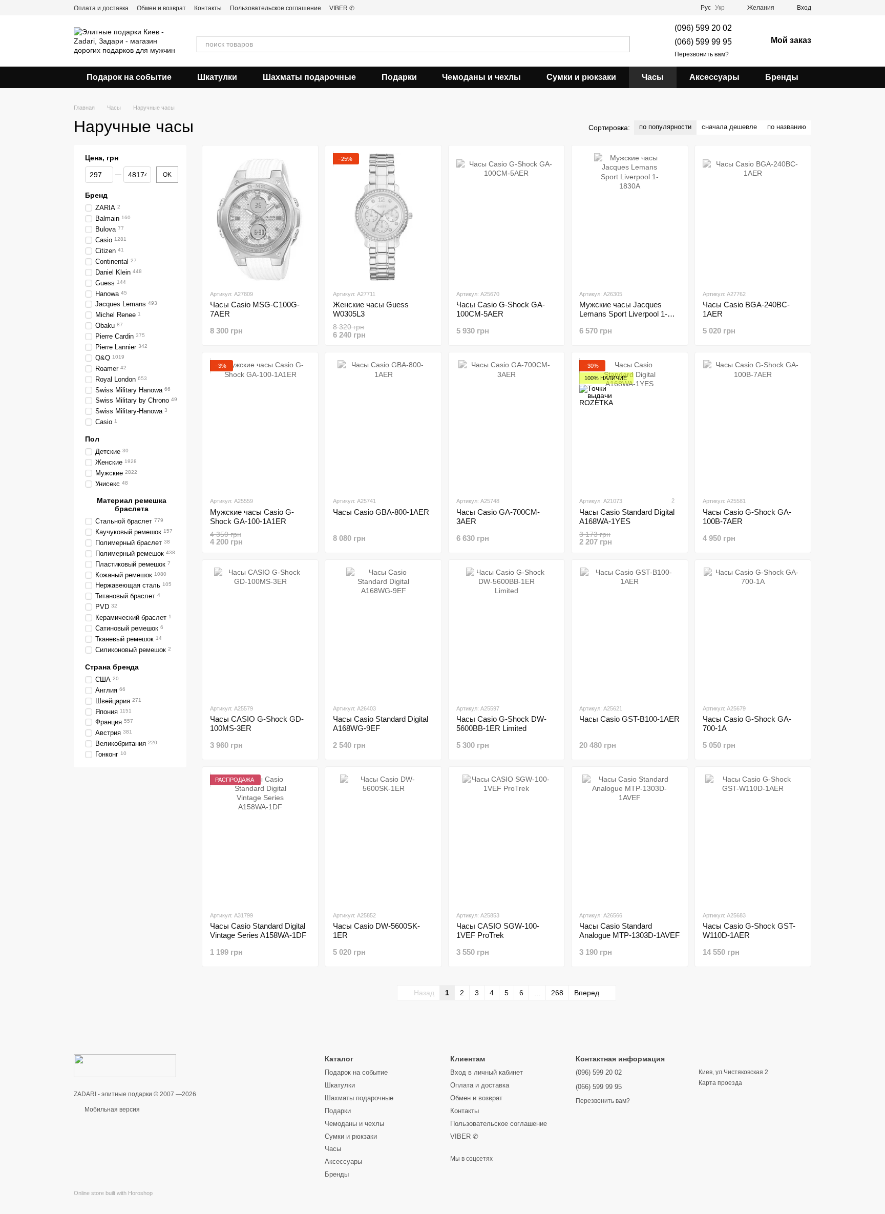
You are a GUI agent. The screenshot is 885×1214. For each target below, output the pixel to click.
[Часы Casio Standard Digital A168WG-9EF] (383, 632)
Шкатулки (217, 77)
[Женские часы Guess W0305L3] (383, 217)
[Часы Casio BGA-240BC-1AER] (753, 217)
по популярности (665, 127)
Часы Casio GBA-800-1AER (381, 512)
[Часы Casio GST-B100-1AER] (629, 632)
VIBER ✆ (341, 8)
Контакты (208, 8)
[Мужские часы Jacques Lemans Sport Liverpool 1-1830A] (629, 217)
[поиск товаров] (621, 44)
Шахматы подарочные (309, 77)
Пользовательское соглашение (275, 8)
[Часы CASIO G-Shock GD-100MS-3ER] (260, 632)
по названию (786, 127)
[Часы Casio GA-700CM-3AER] (506, 424)
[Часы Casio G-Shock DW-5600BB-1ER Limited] (506, 632)
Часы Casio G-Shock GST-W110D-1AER (749, 930)
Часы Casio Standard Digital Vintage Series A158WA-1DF (258, 930)
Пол (92, 439)
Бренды (781, 77)
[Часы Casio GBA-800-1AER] (383, 424)
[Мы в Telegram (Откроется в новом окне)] (381, 8)
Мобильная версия (111, 1109)
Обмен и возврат (161, 8)
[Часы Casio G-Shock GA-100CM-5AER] (506, 217)
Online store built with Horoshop (113, 1193)
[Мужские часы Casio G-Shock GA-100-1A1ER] (260, 424)
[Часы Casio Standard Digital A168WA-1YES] (629, 424)
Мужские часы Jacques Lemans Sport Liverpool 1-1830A (623, 313)
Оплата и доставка (101, 8)
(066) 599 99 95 (703, 41)
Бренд (96, 195)
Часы (653, 77)
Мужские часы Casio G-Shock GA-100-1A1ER (252, 517)
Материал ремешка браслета (131, 504)
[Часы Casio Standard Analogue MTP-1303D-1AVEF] (629, 839)
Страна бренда (112, 667)
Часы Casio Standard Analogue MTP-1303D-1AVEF (629, 930)
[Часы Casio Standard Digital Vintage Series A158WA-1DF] (260, 839)
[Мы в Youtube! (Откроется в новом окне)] (369, 8)
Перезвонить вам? (702, 54)
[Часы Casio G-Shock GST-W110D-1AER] (753, 839)
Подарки (399, 77)
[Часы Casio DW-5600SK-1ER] (383, 839)
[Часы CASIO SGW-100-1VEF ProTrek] (506, 839)
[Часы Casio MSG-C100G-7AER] (260, 217)
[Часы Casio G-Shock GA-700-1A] (753, 632)
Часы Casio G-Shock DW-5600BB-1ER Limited (501, 723)
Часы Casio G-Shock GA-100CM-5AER (500, 309)
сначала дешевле (729, 127)
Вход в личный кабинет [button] (486, 1072)
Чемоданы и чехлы (481, 77)
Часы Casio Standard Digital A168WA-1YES (627, 517)
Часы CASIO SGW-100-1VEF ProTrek (497, 930)
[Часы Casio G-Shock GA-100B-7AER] (753, 424)
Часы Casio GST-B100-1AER (629, 719)
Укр (720, 8)
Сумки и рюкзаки (581, 77)
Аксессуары (714, 77)
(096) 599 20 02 (703, 28)
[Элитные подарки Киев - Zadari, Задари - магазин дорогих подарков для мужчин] (125, 1065)
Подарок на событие (129, 77)
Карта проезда (720, 1082)
